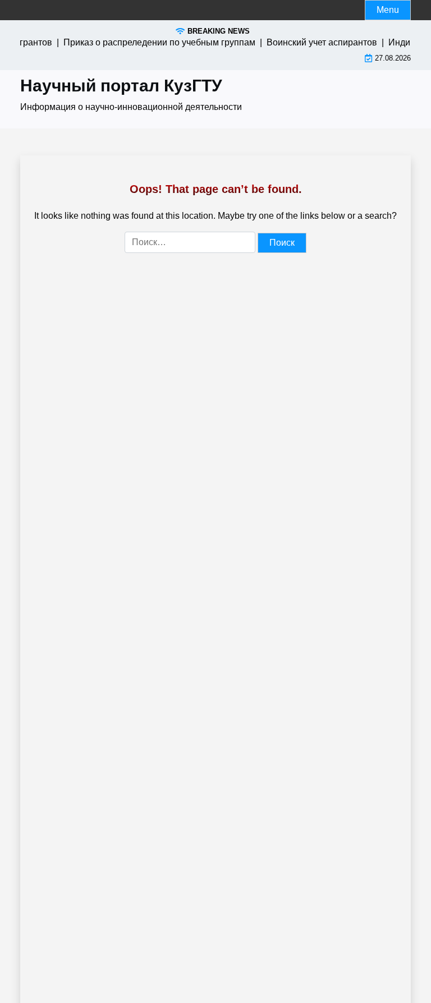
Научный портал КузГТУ (121, 85)
